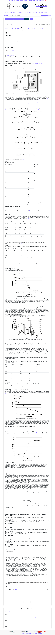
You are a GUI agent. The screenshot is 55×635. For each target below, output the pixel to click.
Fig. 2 (6, 109)
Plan (6, 22)
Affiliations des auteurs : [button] (9, 57)
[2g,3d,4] (38, 102)
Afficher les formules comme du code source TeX (42, 24)
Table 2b (21, 243)
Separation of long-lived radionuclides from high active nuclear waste (14, 611)
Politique (16, 589)
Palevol (30, 0)
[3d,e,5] (28, 103)
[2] (11, 98)
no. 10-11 (22, 19)
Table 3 (16, 358)
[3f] (28, 508)
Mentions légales (40, 633)
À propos (6, 12)
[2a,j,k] (48, 98)
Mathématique (13, 0)
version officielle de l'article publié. (37, 63)
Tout (42, 15)
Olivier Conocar (20, 28)
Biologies (36, 0)
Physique (21, 0)
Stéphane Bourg (14, 28)
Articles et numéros (13, 12)
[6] (38, 109)
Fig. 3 (17, 109)
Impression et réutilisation (43, 12)
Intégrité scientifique (28, 12)
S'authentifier (27, 601)
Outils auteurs (35, 12)
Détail (7, 50)
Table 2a (29, 218)
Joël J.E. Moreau (34, 28)
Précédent (7, 19)
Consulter (5, 15)
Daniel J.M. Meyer (8, 28)
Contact (36, 633)
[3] (38, 99)
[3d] (15, 424)
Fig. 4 (10, 273)
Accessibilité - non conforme (26, 633)
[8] (37, 479)
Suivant (31, 19)
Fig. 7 (37, 432)
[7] (29, 210)
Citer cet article (12, 50)
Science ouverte (20, 12)
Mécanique (17, 0)
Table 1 (23, 159)
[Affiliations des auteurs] (46, 28)
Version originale (8, 24)
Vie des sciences (41, 0)
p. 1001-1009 (27, 19)
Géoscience (25, 0)
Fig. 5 (28, 316)
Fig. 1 (6, 70)
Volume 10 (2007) (16, 19)
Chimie (33, 0)
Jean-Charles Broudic (27, 28)
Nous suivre (32, 633)
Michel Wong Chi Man (41, 28)
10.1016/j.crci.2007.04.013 (11, 55)
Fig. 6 (6, 393)
